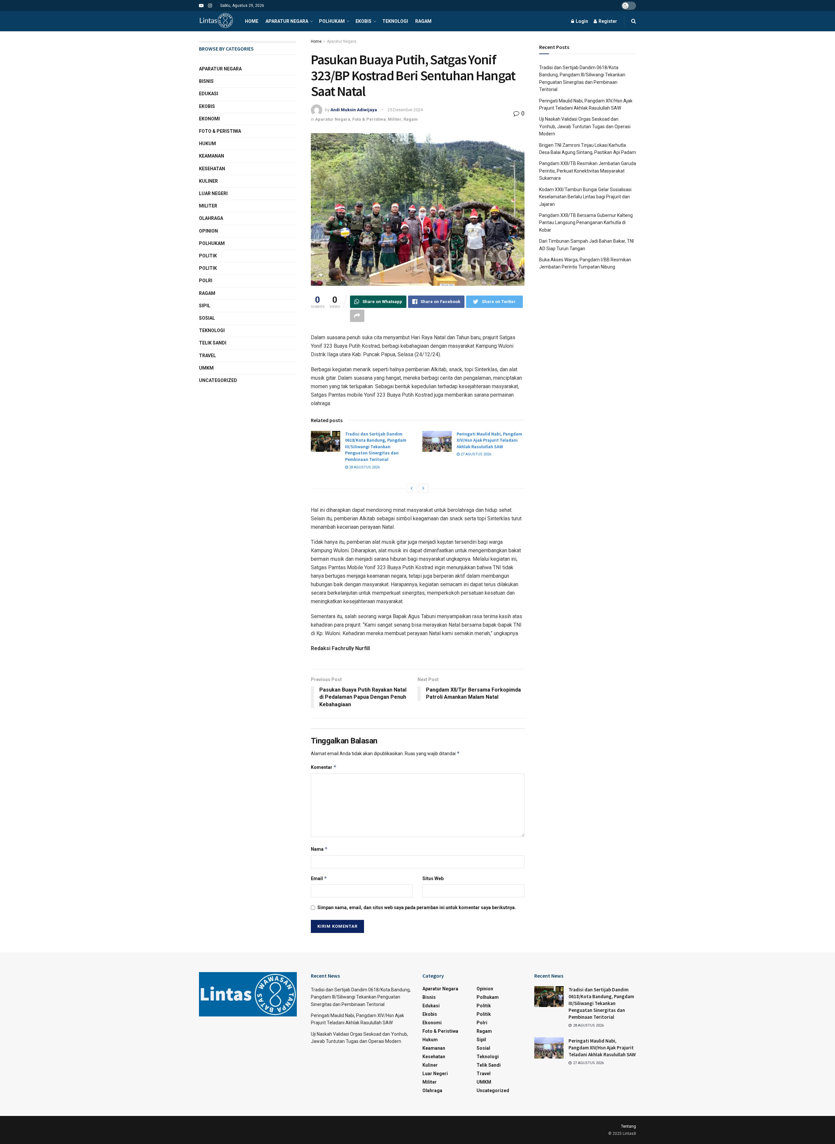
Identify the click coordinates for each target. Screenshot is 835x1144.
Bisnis (206, 81)
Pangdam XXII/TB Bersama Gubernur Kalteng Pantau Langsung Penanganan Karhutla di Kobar (586, 223)
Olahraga (211, 218)
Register (607, 21)
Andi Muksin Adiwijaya (353, 109)
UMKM (206, 368)
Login (581, 21)
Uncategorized (218, 380)
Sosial (207, 318)
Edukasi (208, 93)
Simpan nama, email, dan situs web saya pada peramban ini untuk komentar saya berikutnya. (416, 907)
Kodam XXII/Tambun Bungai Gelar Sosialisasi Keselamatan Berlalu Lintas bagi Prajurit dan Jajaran (585, 197)
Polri (205, 280)
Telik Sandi (212, 342)
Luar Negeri (213, 193)
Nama (319, 849)
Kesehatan (212, 168)
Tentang (628, 1126)
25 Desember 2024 (405, 109)
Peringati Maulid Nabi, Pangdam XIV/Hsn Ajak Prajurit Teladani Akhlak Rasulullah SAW (489, 440)
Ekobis (364, 21)
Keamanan (211, 156)
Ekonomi (209, 118)
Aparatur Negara (287, 21)
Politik (208, 255)
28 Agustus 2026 (364, 467)
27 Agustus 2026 (475, 454)
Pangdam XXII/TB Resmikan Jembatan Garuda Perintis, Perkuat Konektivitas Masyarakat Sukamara (587, 171)
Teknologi (395, 21)
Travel (207, 355)
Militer (395, 119)
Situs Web (433, 878)
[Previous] (412, 488)
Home (251, 21)
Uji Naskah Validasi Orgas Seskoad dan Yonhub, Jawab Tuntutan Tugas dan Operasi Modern (584, 126)
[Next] (423, 488)
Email (319, 878)
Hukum (207, 143)
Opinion (208, 231)
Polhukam (332, 21)
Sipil (204, 305)
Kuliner (208, 181)
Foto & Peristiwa (369, 119)
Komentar (324, 767)
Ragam (423, 21)
